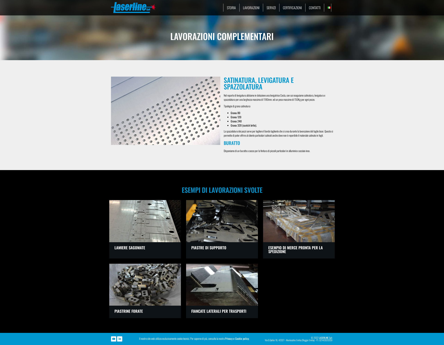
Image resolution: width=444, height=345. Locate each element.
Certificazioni (292, 7)
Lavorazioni (251, 7)
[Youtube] (113, 339)
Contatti (315, 7)
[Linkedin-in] (119, 339)
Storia (231, 7)
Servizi (271, 7)
